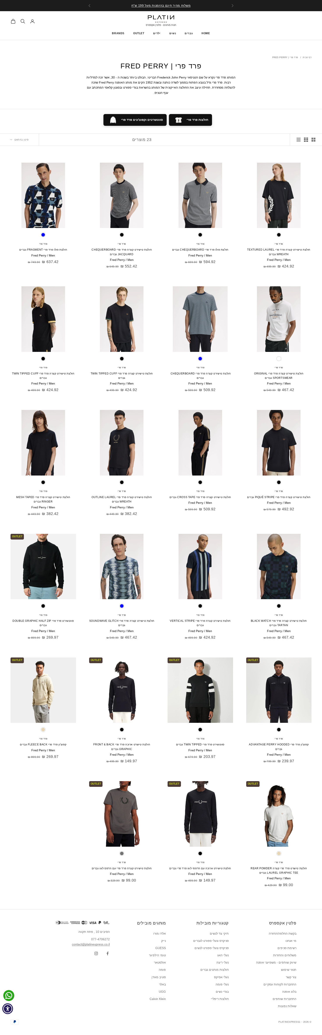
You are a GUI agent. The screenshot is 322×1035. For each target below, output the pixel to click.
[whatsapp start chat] (7, 995)
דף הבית (307, 57)
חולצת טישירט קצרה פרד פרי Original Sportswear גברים (278, 375)
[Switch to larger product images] (313, 140)
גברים (189, 33)
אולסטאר (160, 962)
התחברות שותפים (284, 999)
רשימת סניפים (287, 948)
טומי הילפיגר (157, 955)
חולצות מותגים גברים (214, 969)
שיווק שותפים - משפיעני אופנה (276, 962)
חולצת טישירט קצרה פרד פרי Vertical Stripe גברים (200, 623)
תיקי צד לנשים (219, 933)
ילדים (157, 33)
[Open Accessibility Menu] (7, 1008)
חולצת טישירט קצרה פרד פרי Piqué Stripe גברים (278, 497)
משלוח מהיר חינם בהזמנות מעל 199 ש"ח (161, 5)
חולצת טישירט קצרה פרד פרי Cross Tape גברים (200, 497)
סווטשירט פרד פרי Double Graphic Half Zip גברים (43, 623)
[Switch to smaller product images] (306, 140)
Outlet (138, 33)
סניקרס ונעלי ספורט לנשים (212, 948)
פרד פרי (279, 244)
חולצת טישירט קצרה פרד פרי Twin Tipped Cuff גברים (122, 375)
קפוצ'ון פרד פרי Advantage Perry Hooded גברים (279, 746)
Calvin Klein (158, 999)
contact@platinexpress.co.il (91, 944)
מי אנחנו (290, 940)
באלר (162, 984)
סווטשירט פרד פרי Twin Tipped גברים (200, 744)
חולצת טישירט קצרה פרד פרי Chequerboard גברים (200, 375)
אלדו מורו (159, 933)
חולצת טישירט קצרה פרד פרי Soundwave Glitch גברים (121, 623)
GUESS (160, 948)
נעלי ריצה (222, 962)
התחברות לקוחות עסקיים (280, 984)
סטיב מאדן (159, 977)
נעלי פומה (222, 984)
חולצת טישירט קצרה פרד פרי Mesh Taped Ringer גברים (43, 499)
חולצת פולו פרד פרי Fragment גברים (43, 249)
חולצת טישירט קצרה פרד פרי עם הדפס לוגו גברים (122, 868)
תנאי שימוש (288, 969)
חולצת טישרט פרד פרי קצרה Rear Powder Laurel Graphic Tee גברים (279, 870)
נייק (163, 940)
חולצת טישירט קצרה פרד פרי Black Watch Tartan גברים (279, 623)
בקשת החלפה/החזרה (282, 933)
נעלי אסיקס (221, 977)
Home (206, 33)
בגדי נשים (222, 991)
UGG (162, 991)
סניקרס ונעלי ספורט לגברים (211, 940)
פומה (162, 969)
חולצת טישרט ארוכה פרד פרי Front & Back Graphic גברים (121, 746)
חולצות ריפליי (220, 999)
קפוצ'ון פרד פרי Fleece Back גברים (43, 744)
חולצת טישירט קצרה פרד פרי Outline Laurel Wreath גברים (122, 499)
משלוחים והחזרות (284, 955)
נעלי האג (223, 955)
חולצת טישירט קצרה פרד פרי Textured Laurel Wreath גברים (278, 252)
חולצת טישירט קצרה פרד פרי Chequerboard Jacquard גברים (122, 252)
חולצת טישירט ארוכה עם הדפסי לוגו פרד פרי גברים (200, 868)
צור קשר (291, 977)
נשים (172, 33)
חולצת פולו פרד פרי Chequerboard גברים (200, 249)
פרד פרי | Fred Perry (285, 57)
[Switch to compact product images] (299, 140)
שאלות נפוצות (287, 1006)
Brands (118, 33)
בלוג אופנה (289, 991)
